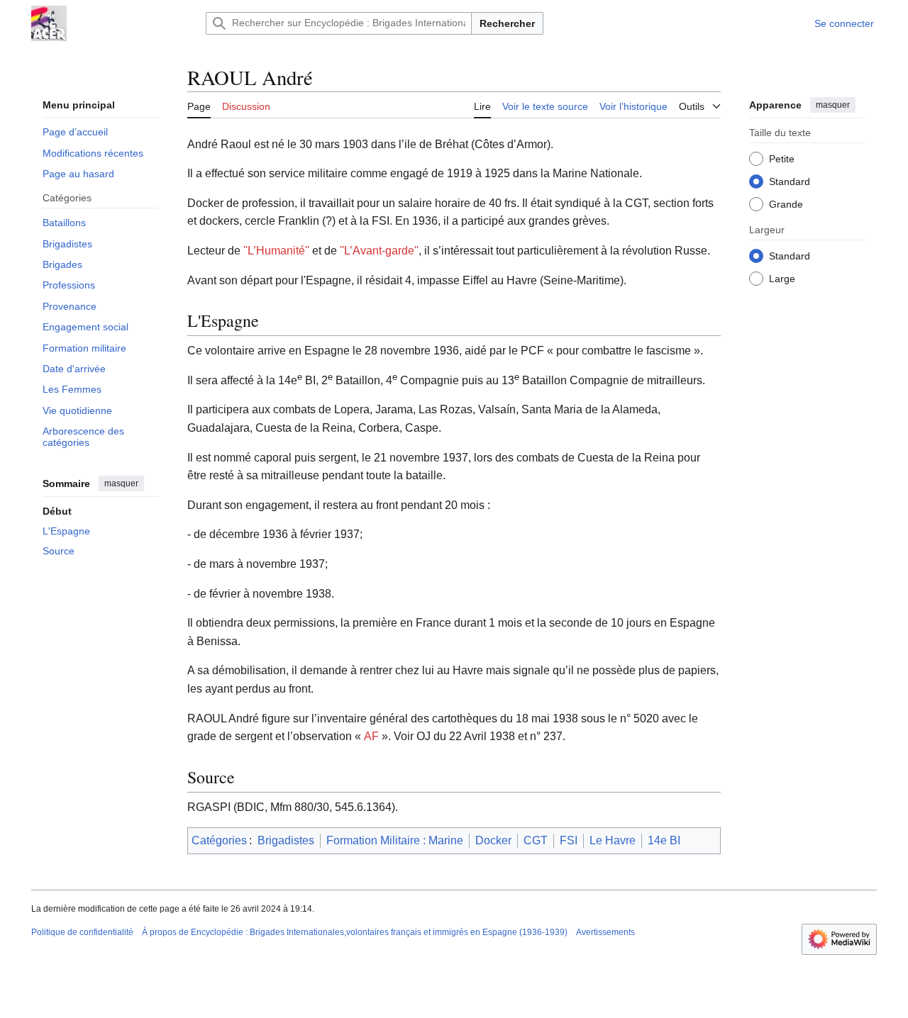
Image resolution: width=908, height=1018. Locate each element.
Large (782, 278)
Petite (781, 158)
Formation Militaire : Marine (394, 840)
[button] (700, 104)
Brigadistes (286, 840)
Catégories (219, 840)
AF (371, 736)
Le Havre (612, 840)
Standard (789, 180)
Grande (786, 203)
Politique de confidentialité (82, 932)
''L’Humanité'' (276, 251)
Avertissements (605, 932)
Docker (493, 840)
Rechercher (507, 23)
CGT (536, 840)
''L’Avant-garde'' (379, 251)
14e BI (664, 840)
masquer (121, 483)
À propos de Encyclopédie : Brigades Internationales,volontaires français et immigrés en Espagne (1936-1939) (355, 932)
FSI (568, 840)
